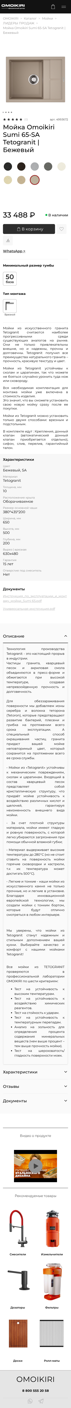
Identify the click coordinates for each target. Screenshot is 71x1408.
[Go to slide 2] (6, 112)
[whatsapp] (30, 1401)
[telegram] (41, 1401)
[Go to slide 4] (11, 112)
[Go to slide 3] (8, 112)
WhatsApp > (14, 251)
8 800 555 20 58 (35, 1391)
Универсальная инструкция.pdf (29, 609)
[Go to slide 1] (3, 112)
